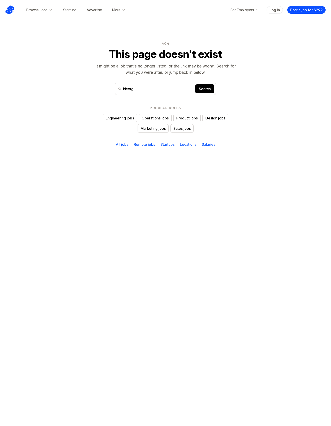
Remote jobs (144, 144)
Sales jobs (182, 128)
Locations (188, 144)
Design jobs (215, 118)
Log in (275, 10)
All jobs (122, 144)
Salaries (208, 144)
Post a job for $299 (306, 10)
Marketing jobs (153, 128)
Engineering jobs (120, 118)
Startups (70, 10)
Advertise (94, 10)
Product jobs (187, 118)
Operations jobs (155, 118)
